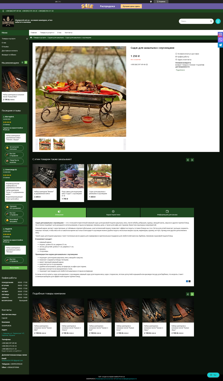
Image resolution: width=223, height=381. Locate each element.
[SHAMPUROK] (8, 21)
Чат (215, 375)
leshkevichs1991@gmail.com (12, 360)
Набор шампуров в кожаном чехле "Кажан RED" (43, 328)
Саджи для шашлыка (56, 38)
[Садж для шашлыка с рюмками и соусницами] (99, 176)
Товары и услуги (46, 33)
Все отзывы (14, 268)
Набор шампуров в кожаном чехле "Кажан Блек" (125, 328)
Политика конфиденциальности (126, 378)
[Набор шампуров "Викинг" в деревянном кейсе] (45, 176)
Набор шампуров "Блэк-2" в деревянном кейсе (15, 192)
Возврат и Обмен (9, 55)
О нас (59, 33)
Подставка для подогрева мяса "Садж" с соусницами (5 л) (72, 194)
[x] (189, 282)
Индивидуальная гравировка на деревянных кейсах (13, 186)
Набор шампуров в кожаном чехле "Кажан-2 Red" (98, 328)
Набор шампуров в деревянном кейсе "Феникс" (13, 250)
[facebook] (187, 282)
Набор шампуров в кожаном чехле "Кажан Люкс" (180, 328)
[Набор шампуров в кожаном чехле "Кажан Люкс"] (182, 310)
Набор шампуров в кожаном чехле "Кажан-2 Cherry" (71, 328)
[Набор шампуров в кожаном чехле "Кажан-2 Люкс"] (154, 310)
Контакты (68, 33)
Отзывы (5, 47)
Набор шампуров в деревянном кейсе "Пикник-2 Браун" (13, 138)
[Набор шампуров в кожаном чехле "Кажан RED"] (45, 310)
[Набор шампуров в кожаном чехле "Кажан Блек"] (127, 310)
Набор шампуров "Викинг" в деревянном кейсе (44, 193)
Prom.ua (122, 376)
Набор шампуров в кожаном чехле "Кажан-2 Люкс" (153, 328)
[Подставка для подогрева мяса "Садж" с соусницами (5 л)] (72, 176)
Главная (34, 33)
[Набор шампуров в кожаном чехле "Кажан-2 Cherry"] (72, 310)
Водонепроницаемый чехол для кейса (14, 198)
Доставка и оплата (10, 51)
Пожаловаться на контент (105, 378)
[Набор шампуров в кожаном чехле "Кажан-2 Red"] (99, 310)
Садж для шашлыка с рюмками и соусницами (98, 193)
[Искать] (211, 21)
